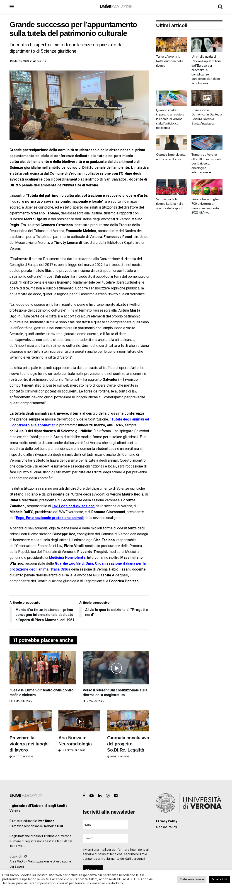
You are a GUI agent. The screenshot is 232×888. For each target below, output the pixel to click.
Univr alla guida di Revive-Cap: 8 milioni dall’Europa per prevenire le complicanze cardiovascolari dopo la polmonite (205, 70)
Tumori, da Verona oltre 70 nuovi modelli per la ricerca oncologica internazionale (206, 163)
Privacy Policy (166, 821)
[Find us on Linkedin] (100, 796)
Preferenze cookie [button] (192, 879)
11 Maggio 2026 (22, 701)
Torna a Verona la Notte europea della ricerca (169, 61)
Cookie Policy (166, 827)
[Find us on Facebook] (84, 796)
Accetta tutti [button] (219, 879)
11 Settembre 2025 (72, 750)
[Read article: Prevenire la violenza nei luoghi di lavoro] (31, 720)
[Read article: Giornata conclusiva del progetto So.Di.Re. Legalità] (128, 720)
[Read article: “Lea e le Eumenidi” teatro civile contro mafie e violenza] (43, 667)
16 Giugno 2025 (119, 756)
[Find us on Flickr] (115, 796)
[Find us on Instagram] (107, 796)
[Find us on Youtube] (91, 796)
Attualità (39, 61)
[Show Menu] (12, 7)
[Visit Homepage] (116, 6)
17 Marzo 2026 (94, 701)
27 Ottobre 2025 (22, 756)
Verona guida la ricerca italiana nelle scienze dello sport (169, 203)
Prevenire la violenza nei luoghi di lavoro (29, 743)
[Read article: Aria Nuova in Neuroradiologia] (79, 720)
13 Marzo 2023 (19, 61)
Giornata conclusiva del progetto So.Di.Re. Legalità (128, 743)
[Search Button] (220, 7)
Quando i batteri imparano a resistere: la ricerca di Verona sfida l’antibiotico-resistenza (170, 118)
